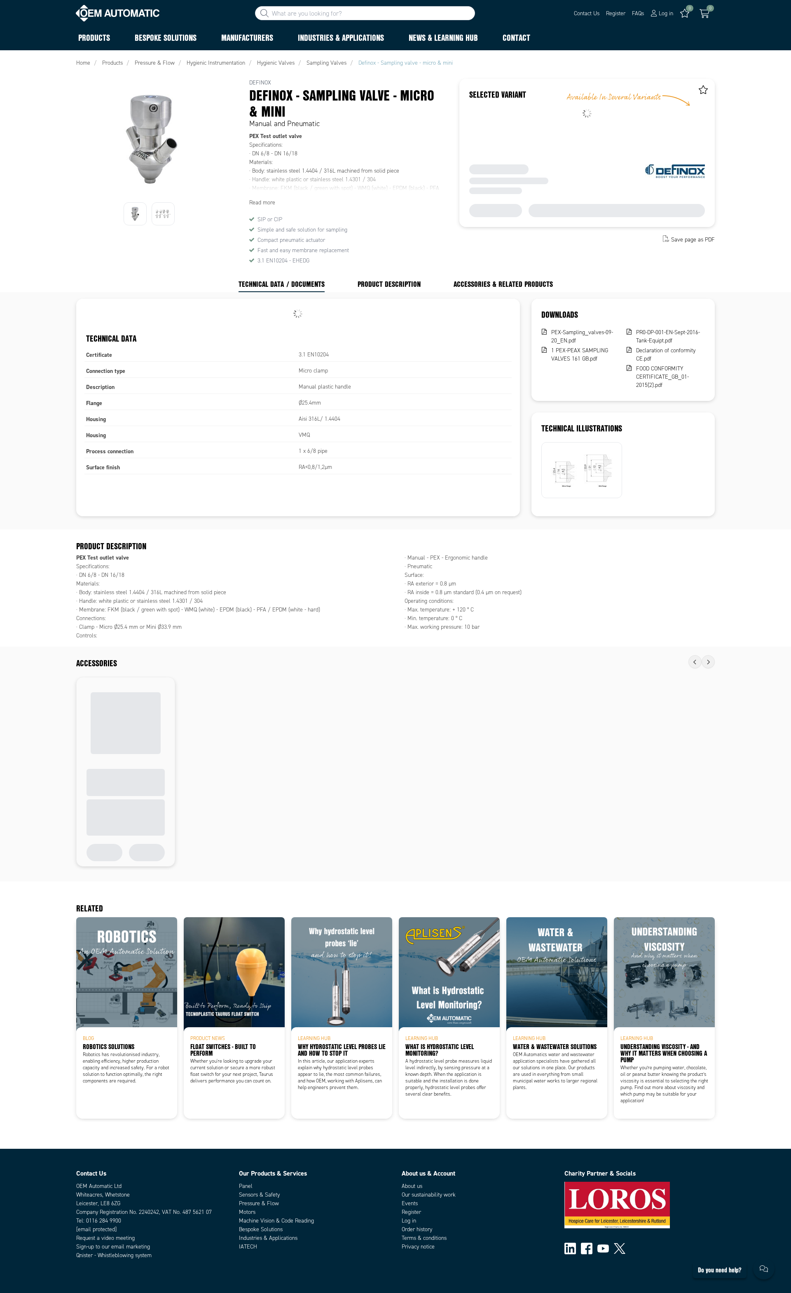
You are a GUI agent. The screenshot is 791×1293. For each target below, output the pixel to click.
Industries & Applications (268, 1237)
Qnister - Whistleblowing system (114, 1255)
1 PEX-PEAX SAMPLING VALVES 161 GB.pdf (579, 354)
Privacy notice (418, 1246)
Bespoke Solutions (261, 1229)
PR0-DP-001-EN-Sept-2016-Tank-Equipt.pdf (668, 336)
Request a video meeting (105, 1237)
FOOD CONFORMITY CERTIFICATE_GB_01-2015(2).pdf (662, 377)
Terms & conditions (424, 1237)
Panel (246, 1186)
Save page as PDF (693, 239)
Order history (417, 1229)
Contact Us (586, 13)
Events (410, 1203)
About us (412, 1186)
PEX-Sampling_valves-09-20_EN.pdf (582, 336)
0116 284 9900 (103, 1220)
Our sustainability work (429, 1194)
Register (615, 13)
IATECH (248, 1246)
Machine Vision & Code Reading (276, 1220)
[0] (704, 14)
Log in (409, 1220)
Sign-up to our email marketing (113, 1246)
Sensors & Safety (259, 1194)
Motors (247, 1212)
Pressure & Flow (259, 1203)
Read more (262, 202)
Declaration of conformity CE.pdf (665, 354)
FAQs (638, 13)
